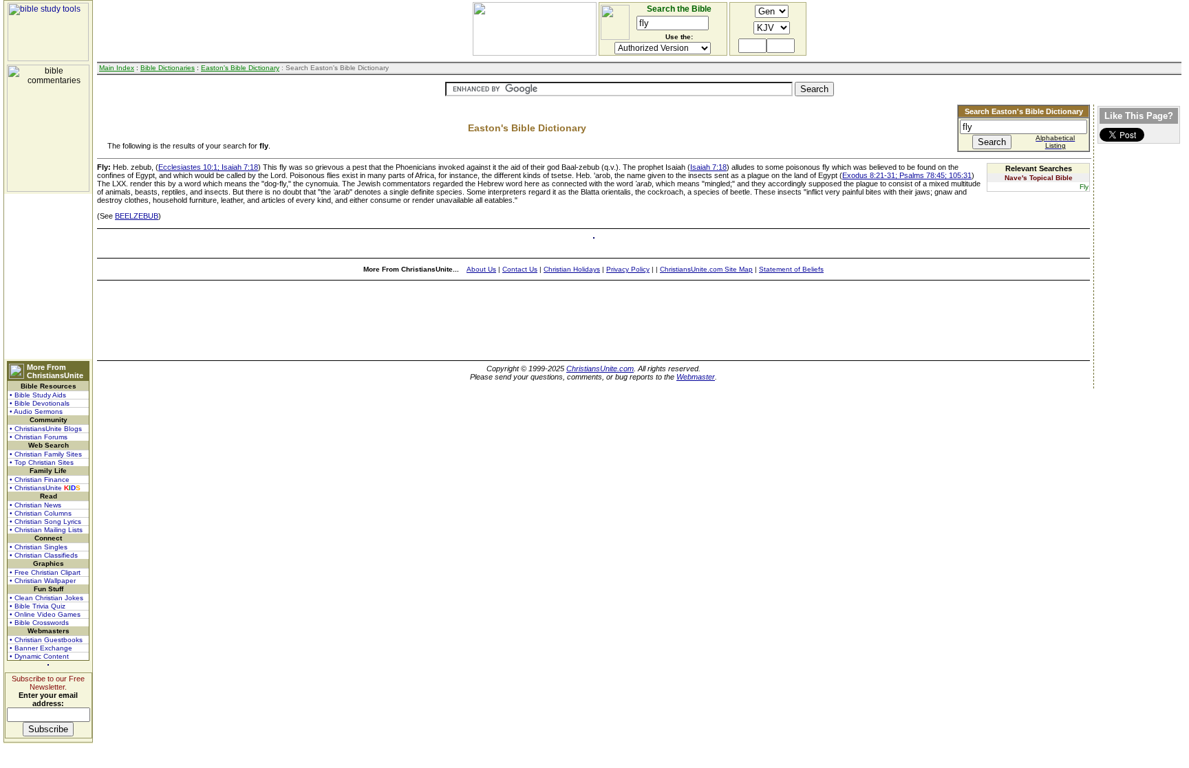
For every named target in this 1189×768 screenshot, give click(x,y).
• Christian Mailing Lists (46, 530)
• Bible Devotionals (39, 403)
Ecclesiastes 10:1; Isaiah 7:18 (208, 167)
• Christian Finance (39, 479)
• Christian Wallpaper (43, 580)
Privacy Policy (628, 269)
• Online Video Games (45, 614)
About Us (481, 269)
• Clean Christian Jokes (46, 598)
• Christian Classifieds (44, 555)
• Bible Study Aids (38, 395)
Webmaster (695, 377)
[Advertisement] (48, 276)
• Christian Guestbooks (46, 640)
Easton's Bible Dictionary (240, 68)
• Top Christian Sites (42, 462)
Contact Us (519, 269)
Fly (1084, 186)
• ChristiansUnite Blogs (46, 428)
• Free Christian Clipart (45, 572)
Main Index (116, 68)
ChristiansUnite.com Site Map (706, 269)
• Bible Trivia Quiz (37, 606)
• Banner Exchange (41, 648)
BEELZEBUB (136, 216)
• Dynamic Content (39, 656)
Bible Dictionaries (167, 68)
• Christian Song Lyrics (45, 521)
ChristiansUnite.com (600, 368)
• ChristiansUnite (45, 488)
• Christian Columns (41, 513)
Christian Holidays (572, 269)
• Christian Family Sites (46, 454)
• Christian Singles (38, 547)
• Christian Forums (38, 437)
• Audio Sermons (36, 411)
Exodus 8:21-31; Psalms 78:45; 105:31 (907, 175)
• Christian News (35, 505)
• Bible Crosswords (39, 622)
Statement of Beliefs (791, 269)
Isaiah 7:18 (708, 167)
